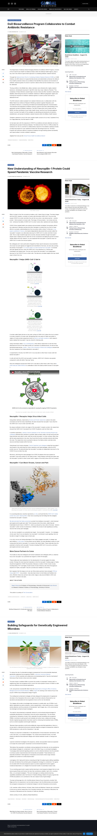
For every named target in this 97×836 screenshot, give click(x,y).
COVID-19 (23, 596)
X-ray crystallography (28, 343)
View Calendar (68, 91)
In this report (20, 541)
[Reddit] (3, 79)
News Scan (67, 58)
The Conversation (27, 592)
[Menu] (8, 9)
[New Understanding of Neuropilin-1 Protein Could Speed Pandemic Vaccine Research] (34, 194)
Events (76, 9)
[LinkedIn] (3, 76)
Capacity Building (23, 140)
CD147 (17, 573)
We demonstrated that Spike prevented (20, 521)
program (35, 690)
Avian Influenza (42, 9)
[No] (95, 833)
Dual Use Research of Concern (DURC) (44, 799)
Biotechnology (31, 799)
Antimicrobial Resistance (14, 20)
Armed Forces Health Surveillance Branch (34, 135)
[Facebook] (3, 73)
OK (84, 833)
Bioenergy (18, 799)
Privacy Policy (75, 117)
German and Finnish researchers (37, 420)
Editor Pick (30, 140)
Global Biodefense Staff (13, 31)
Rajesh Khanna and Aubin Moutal (15, 176)
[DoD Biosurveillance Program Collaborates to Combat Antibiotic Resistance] (34, 49)
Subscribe (85, 3)
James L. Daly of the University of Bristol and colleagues (37, 347)
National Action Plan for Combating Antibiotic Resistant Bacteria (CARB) (35, 77)
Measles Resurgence (55, 9)
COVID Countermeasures (13, 596)
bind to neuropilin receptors (41, 338)
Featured (21, 9)
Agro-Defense (11, 799)
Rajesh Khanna (15, 585)
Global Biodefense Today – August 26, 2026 (77, 200)
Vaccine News (68, 9)
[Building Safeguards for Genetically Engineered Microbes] (34, 651)
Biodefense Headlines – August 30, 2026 (76, 56)
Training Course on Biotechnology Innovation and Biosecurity (77, 82)
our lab (36, 514)
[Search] (88, 9)
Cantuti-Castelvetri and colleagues (38, 445)
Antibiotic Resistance (12, 140)
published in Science (19, 231)
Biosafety (24, 799)
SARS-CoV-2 (35, 596)
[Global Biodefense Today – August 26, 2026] (77, 191)
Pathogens (10, 164)
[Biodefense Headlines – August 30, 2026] (77, 46)
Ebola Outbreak (31, 9)
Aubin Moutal (53, 585)
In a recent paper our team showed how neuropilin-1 (37, 247)
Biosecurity (11, 621)
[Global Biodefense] (48, 3)
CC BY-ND (36, 283)
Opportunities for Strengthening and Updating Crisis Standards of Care (77, 77)
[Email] (3, 82)
